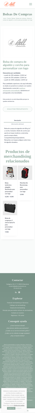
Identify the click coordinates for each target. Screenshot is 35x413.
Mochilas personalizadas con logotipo (16, 381)
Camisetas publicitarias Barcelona (12, 353)
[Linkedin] (16, 292)
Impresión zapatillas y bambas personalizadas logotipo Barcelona (17, 371)
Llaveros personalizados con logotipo (18, 378)
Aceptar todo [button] (11, 408)
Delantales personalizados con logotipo (24, 354)
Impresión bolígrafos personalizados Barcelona (12, 358)
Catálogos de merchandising (17, 305)
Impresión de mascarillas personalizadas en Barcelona (15, 375)
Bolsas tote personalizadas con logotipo (17, 350)
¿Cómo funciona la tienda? (17, 325)
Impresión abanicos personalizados (24, 357)
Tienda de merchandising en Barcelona (17, 302)
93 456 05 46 (17, 288)
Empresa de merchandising (17, 308)
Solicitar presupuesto (17, 109)
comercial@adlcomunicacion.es (17, 286)
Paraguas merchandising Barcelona (24, 384)
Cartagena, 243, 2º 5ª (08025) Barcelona (17, 284)
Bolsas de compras (17, 14)
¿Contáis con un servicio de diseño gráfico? (17, 330)
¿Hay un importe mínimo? (17, 335)
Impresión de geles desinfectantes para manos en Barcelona (17, 374)
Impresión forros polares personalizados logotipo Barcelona (17, 373)
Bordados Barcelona (27, 351)
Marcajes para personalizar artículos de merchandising (17, 310)
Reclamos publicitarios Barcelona (9, 385)
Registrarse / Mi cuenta (17, 315)
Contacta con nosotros (17, 313)
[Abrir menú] (30, 4)
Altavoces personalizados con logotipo (18, 347)
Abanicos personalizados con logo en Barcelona (14, 344)
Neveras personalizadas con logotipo (18, 382)
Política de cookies (19, 405)
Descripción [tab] (17, 120)
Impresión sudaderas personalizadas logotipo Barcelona (20, 370)
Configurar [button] (18, 408)
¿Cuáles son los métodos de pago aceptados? (17, 333)
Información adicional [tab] (17, 124)
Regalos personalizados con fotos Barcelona (15, 387)
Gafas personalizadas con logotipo (12, 355)
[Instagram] (19, 292)
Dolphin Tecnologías (27, 400)
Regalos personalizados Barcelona (25, 385)
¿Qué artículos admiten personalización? (17, 328)
